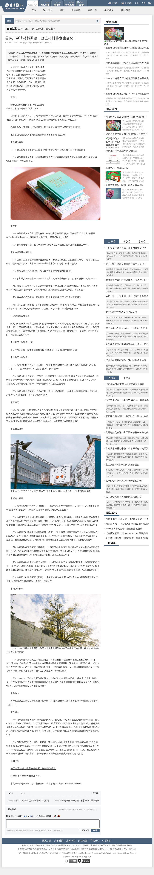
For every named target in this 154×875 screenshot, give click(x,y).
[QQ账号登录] (55, 816)
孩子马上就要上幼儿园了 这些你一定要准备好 (127, 400)
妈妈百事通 (37, 28)
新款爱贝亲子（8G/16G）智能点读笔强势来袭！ (127, 524)
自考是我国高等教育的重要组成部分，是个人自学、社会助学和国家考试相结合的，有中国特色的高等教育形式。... (127, 288)
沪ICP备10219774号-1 (40, 853)
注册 (143, 3)
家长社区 (47, 10)
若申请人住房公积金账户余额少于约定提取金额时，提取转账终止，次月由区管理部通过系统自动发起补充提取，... (127, 256)
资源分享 (92, 10)
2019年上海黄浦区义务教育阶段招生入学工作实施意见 (127, 48)
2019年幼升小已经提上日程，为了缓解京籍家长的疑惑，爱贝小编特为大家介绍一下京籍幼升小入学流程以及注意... (127, 393)
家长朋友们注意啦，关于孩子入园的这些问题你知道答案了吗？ (127, 416)
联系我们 (106, 840)
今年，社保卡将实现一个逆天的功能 (32, 800)
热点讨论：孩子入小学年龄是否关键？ (125, 480)
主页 (20, 28)
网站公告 (111, 512)
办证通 (49, 28)
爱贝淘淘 (125, 10)
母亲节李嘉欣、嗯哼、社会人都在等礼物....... (125, 185)
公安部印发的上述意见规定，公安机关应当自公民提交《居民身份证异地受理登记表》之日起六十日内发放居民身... (127, 353)
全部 (9, 21)
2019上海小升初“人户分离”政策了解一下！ (127, 519)
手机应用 (94, 840)
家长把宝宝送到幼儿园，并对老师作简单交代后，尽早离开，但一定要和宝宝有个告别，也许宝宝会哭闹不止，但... (127, 473)
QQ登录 (115, 3)
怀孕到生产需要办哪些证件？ (25, 776)
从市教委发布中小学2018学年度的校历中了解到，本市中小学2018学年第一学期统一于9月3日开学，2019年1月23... (133, 159)
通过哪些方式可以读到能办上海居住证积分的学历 (127, 280)
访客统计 (87, 857)
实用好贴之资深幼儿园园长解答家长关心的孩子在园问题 (127, 432)
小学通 (126, 378)
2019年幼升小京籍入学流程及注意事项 (125, 384)
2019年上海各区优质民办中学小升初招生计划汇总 (127, 94)
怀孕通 (126, 241)
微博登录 (128, 3)
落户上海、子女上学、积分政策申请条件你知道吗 (127, 296)
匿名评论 (85, 830)
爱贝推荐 (111, 21)
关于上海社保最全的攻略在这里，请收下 (126, 264)
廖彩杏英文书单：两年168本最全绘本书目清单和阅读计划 (127, 134)
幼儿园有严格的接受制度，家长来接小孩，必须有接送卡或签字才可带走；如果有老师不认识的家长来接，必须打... (127, 441)
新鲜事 (112, 543)
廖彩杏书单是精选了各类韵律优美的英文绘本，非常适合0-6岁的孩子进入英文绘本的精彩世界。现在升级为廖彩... (133, 142)
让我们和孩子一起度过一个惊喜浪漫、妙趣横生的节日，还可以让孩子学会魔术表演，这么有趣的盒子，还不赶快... (133, 176)
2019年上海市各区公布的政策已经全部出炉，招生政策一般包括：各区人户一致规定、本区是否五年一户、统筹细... (127, 55)
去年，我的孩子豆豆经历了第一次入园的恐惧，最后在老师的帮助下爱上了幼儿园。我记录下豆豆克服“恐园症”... (127, 505)
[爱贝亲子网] (14, 6)
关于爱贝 (58, 840)
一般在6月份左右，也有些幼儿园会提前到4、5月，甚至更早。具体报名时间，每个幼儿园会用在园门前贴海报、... (127, 425)
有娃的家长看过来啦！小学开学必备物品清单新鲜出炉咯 (127, 448)
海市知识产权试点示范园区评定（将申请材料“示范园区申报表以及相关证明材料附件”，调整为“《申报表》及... (127, 369)
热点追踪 (111, 109)
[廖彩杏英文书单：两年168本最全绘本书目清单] (126, 44)
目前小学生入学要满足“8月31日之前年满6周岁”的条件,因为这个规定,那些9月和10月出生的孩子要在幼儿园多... (127, 489)
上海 (27, 28)
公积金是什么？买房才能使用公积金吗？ (126, 248)
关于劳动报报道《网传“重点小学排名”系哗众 (127, 538)
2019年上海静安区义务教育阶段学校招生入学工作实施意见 (127, 78)
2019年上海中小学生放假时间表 (121, 151)
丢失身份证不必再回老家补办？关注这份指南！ (127, 344)
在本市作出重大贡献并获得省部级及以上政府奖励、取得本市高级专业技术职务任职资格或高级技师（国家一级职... (127, 321)
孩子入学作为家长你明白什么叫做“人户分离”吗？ (126, 328)
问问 (62, 10)
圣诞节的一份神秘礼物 (117, 168)
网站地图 (82, 840)
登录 (137, 3)
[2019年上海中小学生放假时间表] (113, 159)
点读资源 (75, 10)
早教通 (141, 241)
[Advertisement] (73, 88)
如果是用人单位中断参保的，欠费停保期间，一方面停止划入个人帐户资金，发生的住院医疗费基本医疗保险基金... (127, 272)
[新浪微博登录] (58, 816)
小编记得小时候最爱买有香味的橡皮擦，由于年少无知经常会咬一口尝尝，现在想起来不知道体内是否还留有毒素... (127, 457)
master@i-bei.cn (77, 857)
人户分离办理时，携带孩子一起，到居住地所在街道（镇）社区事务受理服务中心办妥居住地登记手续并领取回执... (127, 337)
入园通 (111, 378)
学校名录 (108, 10)
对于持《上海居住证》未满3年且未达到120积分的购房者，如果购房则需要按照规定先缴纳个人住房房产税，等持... (127, 304)
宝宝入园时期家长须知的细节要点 (122, 464)
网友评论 (12, 809)
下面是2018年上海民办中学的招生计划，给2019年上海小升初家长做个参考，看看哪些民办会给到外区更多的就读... (127, 101)
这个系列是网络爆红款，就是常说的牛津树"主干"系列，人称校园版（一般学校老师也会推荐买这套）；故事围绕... (133, 125)
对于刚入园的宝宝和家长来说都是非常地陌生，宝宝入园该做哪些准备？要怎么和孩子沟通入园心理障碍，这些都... (127, 409)
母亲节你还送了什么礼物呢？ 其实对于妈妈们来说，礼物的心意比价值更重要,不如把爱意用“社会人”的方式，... (133, 194)
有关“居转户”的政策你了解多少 (121, 312)
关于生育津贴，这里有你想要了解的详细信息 (33, 768)
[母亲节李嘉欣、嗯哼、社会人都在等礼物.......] (113, 193)
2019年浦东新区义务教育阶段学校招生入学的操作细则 (127, 63)
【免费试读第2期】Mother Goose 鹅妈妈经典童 (127, 533)
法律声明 (70, 840)
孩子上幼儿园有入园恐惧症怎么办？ (124, 497)
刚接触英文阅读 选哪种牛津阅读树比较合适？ (126, 117)
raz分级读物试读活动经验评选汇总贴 (124, 528)
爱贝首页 (46, 840)
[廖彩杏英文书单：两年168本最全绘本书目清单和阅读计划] (113, 142)
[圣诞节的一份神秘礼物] (113, 176)
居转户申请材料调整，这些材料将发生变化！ (126, 360)
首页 (34, 10)
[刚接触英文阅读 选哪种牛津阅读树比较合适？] (114, 39)
